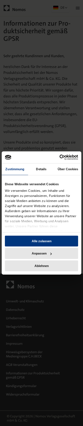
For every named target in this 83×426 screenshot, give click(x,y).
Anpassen (39, 253)
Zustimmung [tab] (14, 169)
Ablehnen (41, 266)
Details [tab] (41, 169)
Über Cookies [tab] (68, 169)
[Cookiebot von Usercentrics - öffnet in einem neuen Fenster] (59, 157)
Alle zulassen (42, 241)
